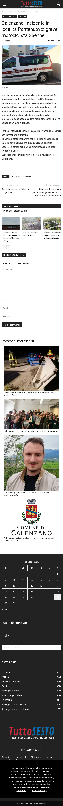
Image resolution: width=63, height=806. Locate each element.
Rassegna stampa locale (14, 704)
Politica (5, 676)
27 (41, 597)
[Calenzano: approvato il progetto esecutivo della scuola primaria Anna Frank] (52, 223)
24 (14, 597)
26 (32, 597)
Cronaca (6, 672)
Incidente (27, 176)
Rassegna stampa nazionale (15, 709)
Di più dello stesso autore (15, 211)
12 (32, 585)
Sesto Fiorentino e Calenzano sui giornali (16, 191)
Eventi (4, 686)
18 (22, 591)
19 (32, 591)
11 (22, 585)
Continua (21, 790)
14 (49, 585)
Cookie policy (39, 790)
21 (49, 591)
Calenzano (22, 16)
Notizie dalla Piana (9, 16)
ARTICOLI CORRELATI (13, 206)
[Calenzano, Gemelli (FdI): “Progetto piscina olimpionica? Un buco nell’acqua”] (11, 223)
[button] (58, 4)
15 (57, 585)
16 (6, 591)
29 (57, 597)
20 (41, 591)
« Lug (4, 609)
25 (22, 597)
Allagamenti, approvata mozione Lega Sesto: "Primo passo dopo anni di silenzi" (47, 192)
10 (14, 585)
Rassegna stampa (10, 690)
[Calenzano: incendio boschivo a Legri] (31, 223)
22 (57, 591)
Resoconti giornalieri (12, 695)
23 (6, 597)
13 (41, 585)
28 (49, 597)
